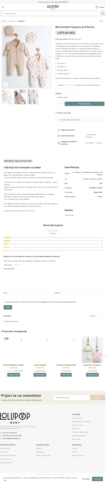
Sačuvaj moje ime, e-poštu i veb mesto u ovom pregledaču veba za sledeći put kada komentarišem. (41, 302)
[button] (4, 57)
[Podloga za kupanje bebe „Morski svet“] (66, 350)
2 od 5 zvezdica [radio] (16, 265)
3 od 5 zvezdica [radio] (18, 265)
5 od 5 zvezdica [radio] (21, 265)
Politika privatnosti (6, 463)
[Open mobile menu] (3, 7)
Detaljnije (86, 479)
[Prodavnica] (101, 21)
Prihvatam (97, 479)
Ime (6, 293)
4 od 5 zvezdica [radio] (19, 265)
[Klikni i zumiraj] (5, 84)
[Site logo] (53, 7)
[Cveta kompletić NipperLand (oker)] (40, 350)
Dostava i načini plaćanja (8, 455)
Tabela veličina (5, 448)
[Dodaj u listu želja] (21, 339)
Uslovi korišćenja (5, 459)
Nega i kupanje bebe (79, 436)
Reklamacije (40, 452)
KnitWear (21, 21)
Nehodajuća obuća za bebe (81, 422)
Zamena (39, 448)
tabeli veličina (30, 211)
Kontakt (74, 452)
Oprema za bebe (77, 425)
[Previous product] (99, 21)
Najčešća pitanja (77, 455)
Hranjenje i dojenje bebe (80, 432)
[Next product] (103, 21)
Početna (4, 21)
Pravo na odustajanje (43, 455)
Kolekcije (12, 21)
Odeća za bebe (77, 418)
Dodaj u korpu (84, 104)
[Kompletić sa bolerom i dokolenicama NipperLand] (92, 350)
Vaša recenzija (9, 268)
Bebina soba (76, 439)
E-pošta (57, 293)
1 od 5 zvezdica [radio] (14, 265)
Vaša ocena (8, 265)
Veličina (58, 93)
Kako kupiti (3, 452)
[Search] (102, 13)
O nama (74, 448)
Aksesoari (75, 429)
